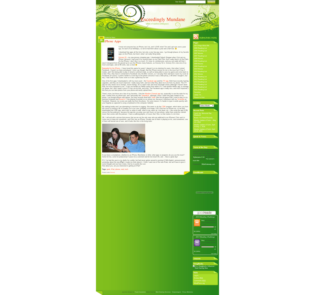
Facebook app (152, 81)
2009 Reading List (200, 66)
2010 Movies (198, 69)
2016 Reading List (200, 90)
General (112, 172)
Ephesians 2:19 (198, 157)
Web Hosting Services (163, 292)
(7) (186, 172)
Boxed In (122, 99)
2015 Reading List (200, 87)
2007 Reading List (200, 56)
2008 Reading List (200, 61)
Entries (198, 278)
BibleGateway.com (208, 164)
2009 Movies (198, 64)
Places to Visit (199, 97)
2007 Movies (198, 53)
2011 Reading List (200, 77)
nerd (122, 169)
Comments (200, 281)
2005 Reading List (200, 48)
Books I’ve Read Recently (203, 118)
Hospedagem (176, 292)
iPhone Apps (112, 41)
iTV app (165, 81)
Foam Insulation (140, 292)
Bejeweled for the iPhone (111, 68)
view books (214, 233)
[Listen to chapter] (206, 157)
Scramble (181, 99)
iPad (112, 169)
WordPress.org (199, 283)
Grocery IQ (122, 57)
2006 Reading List (200, 51)
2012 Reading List (200, 79)
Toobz (153, 97)
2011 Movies (198, 74)
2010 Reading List (200, 71)
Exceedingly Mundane (163, 19)
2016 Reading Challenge (205, 216)
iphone (117, 169)
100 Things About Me (201, 45)
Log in (196, 275)
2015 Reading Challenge (205, 236)
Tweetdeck (145, 95)
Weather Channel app (152, 94)
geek (108, 169)
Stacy (203, 220)
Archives (196, 106)
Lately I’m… (198, 95)
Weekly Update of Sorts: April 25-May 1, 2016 (204, 126)
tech (126, 169)
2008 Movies (198, 58)
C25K (164, 107)
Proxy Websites (187, 292)
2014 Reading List (200, 84)
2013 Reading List (200, 82)
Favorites (197, 92)
